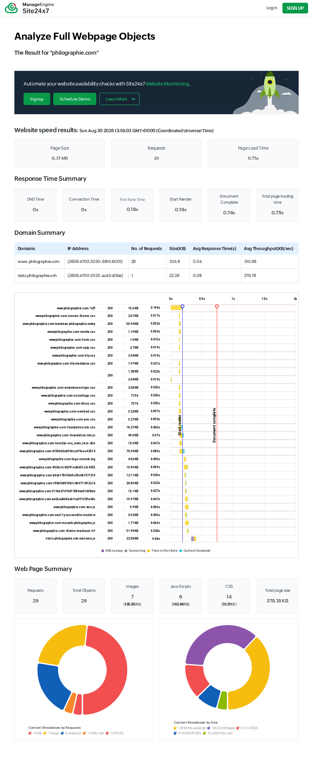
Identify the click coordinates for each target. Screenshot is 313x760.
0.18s (132, 209)
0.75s (253, 158)
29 (156, 158)
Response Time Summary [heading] (50, 178)
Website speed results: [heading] (113, 129)
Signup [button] (37, 98)
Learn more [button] (116, 98)
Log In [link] (272, 7)
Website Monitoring (167, 84)
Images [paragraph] (132, 586)
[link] (29, 8)
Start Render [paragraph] (181, 199)
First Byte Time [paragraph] (132, 199)
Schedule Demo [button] (75, 98)
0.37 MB (60, 158)
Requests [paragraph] (156, 148)
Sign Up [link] (295, 8)
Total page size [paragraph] (277, 590)
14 (228, 597)
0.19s (180, 210)
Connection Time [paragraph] (84, 199)
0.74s (229, 213)
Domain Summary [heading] (39, 232)
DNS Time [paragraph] (35, 199)
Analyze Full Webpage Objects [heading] (84, 36)
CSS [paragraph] (229, 586)
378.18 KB (278, 601)
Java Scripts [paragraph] (181, 586)
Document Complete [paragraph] (229, 199)
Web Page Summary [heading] (43, 568)
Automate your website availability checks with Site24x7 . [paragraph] (107, 84)
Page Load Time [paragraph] (253, 148)
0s (35, 210)
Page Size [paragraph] (59, 148)
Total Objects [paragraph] (83, 590)
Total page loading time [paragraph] (278, 199)
